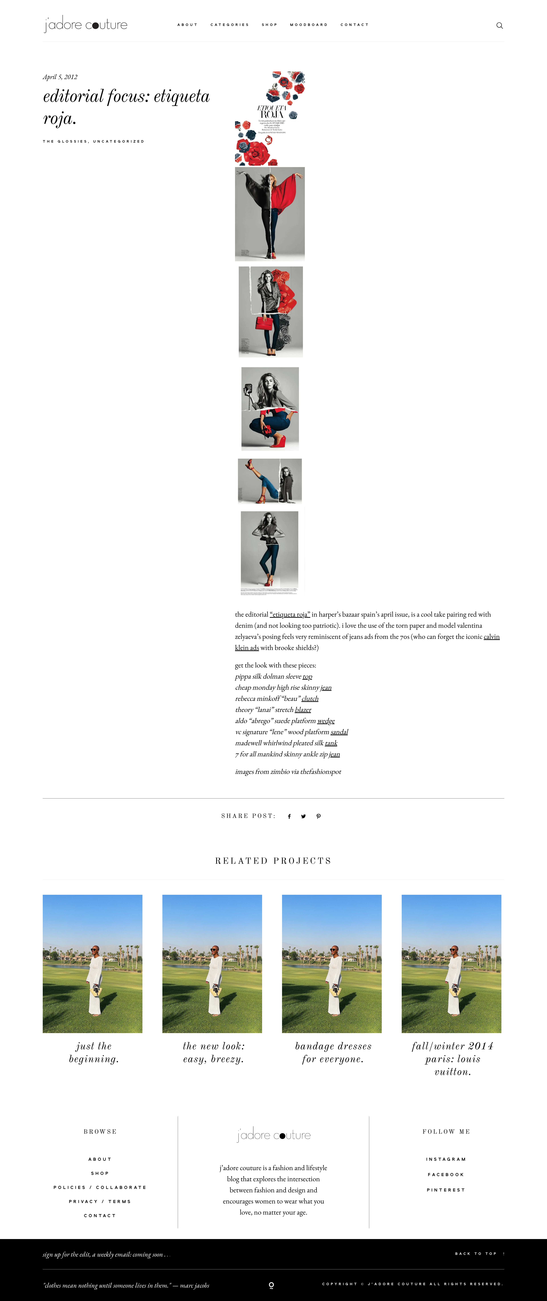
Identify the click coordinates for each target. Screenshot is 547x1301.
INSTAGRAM (446, 1159)
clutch (309, 698)
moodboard (309, 25)
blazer (303, 709)
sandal (339, 731)
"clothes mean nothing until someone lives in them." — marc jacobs (126, 1285)
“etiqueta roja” (290, 614)
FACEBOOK (446, 1175)
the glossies (65, 142)
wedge (325, 720)
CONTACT (100, 1216)
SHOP (100, 1173)
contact (355, 25)
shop (270, 25)
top (307, 676)
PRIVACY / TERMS (100, 1201)
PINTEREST (446, 1190)
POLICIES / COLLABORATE (100, 1187)
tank (331, 742)
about (188, 25)
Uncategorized (119, 142)
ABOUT (100, 1159)
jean (325, 687)
